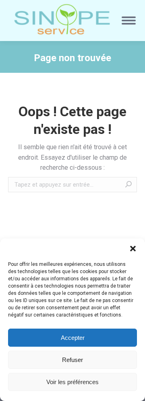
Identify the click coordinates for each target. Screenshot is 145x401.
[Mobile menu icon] (128, 20)
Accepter (73, 337)
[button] (133, 249)
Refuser (72, 359)
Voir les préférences (72, 381)
